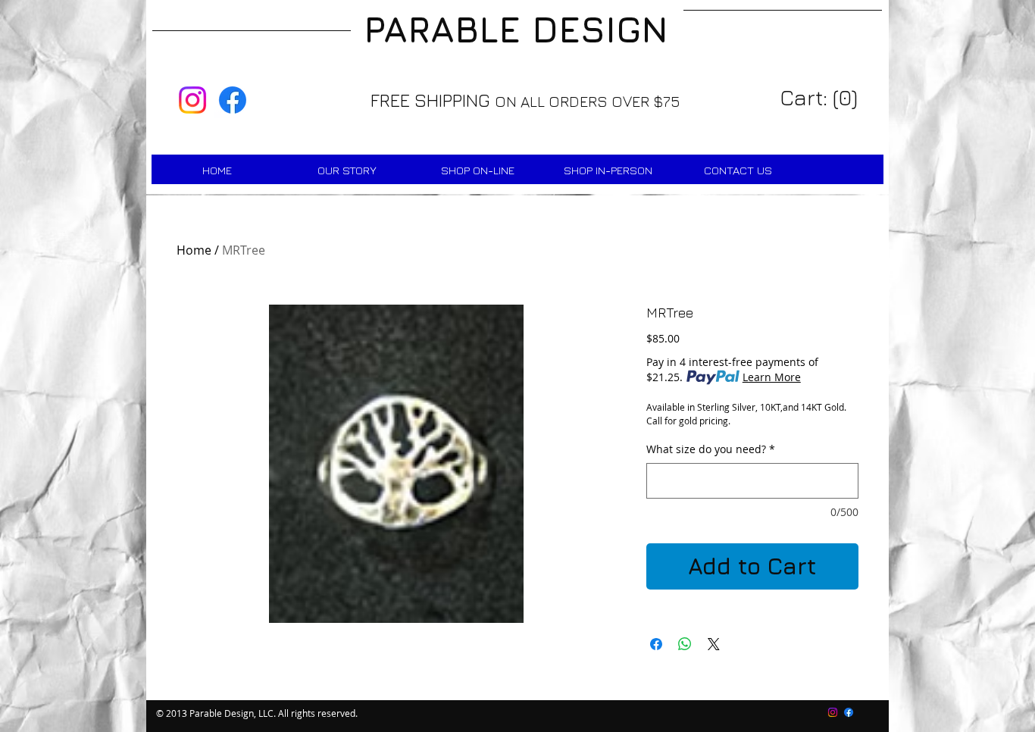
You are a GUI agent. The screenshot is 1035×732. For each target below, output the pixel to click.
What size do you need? (710, 449)
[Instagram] (192, 100)
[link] (820, 98)
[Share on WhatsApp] (685, 644)
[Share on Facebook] (656, 644)
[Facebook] (232, 100)
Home (194, 250)
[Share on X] (714, 644)
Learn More (772, 377)
